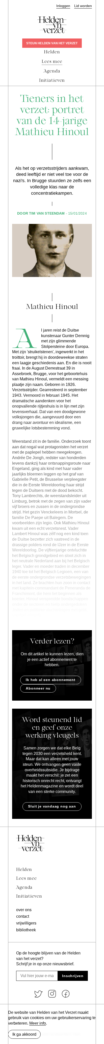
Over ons (24, 910)
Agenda (24, 888)
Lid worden (83, 6)
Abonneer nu (38, 688)
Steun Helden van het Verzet (51, 43)
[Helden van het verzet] (30, 843)
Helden (24, 870)
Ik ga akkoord (24, 1034)
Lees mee (26, 878)
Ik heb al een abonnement (50, 680)
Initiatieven (29, 896)
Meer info (37, 1023)
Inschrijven (73, 976)
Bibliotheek (26, 930)
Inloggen (63, 6)
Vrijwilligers (26, 923)
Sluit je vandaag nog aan (52, 806)
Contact (22, 916)
